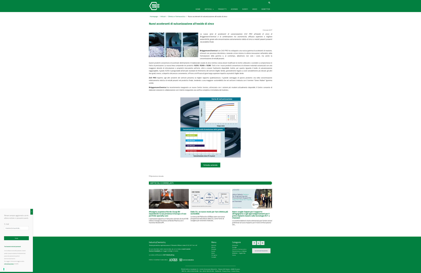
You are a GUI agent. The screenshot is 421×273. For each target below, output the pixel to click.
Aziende (213, 245)
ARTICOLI (208, 9)
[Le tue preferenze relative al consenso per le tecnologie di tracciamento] (4, 269)
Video (213, 253)
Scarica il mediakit (154, 251)
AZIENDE (234, 9)
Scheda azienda (210, 165)
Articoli (163, 16)
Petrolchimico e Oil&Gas (239, 251)
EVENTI (245, 9)
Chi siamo (214, 255)
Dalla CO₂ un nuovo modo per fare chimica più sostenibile (209, 212)
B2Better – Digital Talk (238, 253)
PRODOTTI (222, 9)
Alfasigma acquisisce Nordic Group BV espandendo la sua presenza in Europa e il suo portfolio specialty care (167, 213)
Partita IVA (218, 271)
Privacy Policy (226, 271)
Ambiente (235, 245)
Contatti (213, 257)
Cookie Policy (235, 271)
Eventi (213, 251)
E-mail (6, 224)
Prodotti (213, 249)
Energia (234, 247)
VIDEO (254, 9)
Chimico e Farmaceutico (176, 16)
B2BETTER (265, 9)
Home (197, 9)
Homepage (154, 16)
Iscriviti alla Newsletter (261, 251)
